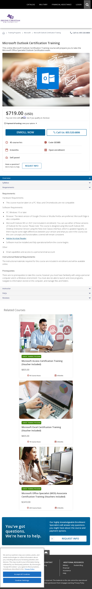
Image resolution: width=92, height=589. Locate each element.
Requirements (8, 187)
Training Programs (14, 33)
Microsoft (27, 33)
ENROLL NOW (25, 132)
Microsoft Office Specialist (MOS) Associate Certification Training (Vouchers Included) (44, 495)
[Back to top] (46, 562)
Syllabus (5, 182)
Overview (6, 178)
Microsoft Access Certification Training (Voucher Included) (42, 362)
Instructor (6, 288)
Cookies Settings (22, 580)
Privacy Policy (79, 583)
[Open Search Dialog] (87, 4)
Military (65, 565)
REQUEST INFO (31, 165)
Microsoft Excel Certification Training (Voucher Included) (41, 429)
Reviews (5, 298)
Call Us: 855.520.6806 (80, 33)
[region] (22, 568)
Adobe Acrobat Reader (16, 238)
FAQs (4, 293)
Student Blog (78, 565)
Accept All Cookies (22, 574)
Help (64, 573)
